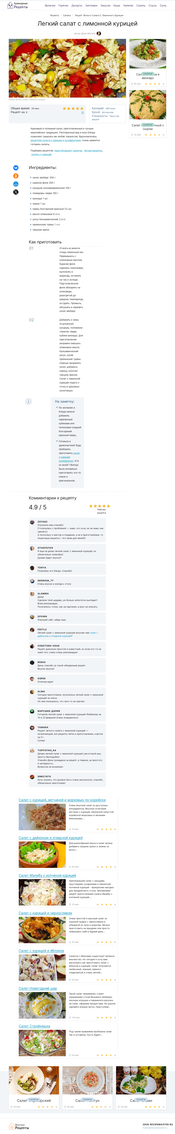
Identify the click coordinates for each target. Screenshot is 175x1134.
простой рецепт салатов (68, 150)
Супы (163, 5)
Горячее (63, 5)
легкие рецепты (93, 150)
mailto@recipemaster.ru (155, 1127)
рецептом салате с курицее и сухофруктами (56, 140)
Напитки (128, 5)
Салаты (140, 5)
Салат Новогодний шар (38, 988)
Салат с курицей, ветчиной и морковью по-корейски (62, 800)
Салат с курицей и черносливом (45, 913)
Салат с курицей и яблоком (41, 951)
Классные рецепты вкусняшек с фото (17, 5)
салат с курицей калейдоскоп (69, 457)
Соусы (153, 5)
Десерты (77, 5)
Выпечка (50, 5)
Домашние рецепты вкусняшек (19, 1126)
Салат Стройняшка (34, 1026)
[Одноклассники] (15, 176)
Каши (116, 5)
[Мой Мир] (15, 184)
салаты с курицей (41, 154)
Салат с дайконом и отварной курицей (51, 838)
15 (82, 112)
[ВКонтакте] (15, 167)
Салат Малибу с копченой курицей (47, 875)
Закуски (105, 5)
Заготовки (91, 5)
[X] (15, 192)
